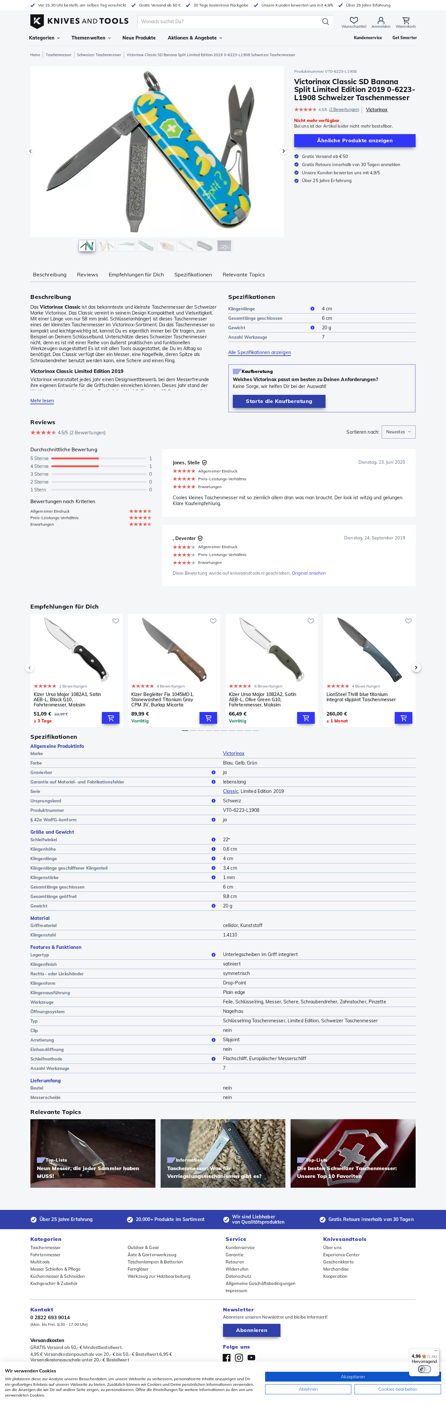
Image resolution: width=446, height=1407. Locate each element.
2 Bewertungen (344, 109)
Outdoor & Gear (143, 1247)
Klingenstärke (44, 877)
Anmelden (381, 26)
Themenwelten (88, 38)
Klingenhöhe (43, 849)
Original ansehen (309, 573)
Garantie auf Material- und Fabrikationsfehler (77, 781)
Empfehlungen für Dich (136, 274)
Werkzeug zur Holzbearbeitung (159, 1276)
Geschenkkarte (338, 1261)
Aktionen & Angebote (192, 38)
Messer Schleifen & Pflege (55, 1269)
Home (35, 55)
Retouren (235, 1261)
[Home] (79, 20)
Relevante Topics (244, 274)
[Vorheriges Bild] (30, 151)
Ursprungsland (45, 800)
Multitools (40, 1261)
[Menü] (435, 1352)
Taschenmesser (58, 55)
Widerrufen (237, 1269)
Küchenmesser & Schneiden (57, 1276)
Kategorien (42, 38)
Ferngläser (138, 1269)
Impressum (236, 1290)
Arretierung (42, 1040)
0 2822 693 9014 (50, 1317)
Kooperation (335, 1276)
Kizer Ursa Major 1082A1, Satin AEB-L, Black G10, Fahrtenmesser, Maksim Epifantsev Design (67, 699)
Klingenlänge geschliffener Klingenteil (68, 868)
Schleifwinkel (43, 839)
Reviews (87, 274)
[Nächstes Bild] (283, 151)
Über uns (332, 1247)
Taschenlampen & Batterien (155, 1261)
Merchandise (336, 1269)
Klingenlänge (241, 308)
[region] (157, 160)
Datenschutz (238, 1276)
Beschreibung (50, 274)
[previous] (40, 667)
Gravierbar (41, 772)
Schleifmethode (46, 1058)
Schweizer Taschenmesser (99, 55)
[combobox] (399, 432)
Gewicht (236, 327)
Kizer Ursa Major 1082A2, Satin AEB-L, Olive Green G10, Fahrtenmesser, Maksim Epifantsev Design (262, 699)
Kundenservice (240, 1247)
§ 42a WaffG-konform (53, 819)
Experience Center (341, 1254)
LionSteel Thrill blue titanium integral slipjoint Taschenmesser (361, 697)
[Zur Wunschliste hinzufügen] (115, 621)
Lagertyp (39, 954)
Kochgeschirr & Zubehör (54, 1283)
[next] (405, 667)
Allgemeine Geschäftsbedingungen (260, 1283)
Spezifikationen (193, 274)
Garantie (235, 1254)
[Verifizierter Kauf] (204, 462)
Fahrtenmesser (45, 1254)
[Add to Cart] (110, 718)
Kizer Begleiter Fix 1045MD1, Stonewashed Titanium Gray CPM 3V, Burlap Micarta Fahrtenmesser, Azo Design (162, 699)
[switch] (424, 1369)
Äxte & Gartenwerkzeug (152, 1254)
